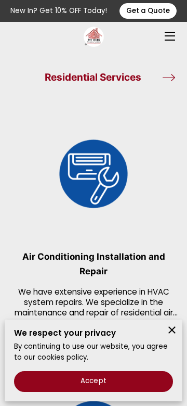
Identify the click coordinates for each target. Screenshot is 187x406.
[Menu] (169, 36)
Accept (93, 381)
